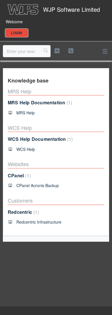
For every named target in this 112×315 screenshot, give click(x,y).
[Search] (46, 51)
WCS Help (20, 127)
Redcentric (23, 212)
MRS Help (19, 91)
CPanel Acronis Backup (37, 185)
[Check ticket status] (56, 51)
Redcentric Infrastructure (38, 222)
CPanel (18, 175)
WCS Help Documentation (39, 139)
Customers (20, 200)
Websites (18, 164)
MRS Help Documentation (39, 102)
